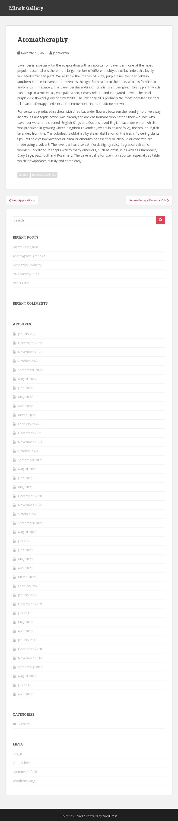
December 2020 (30, 496)
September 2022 (30, 370)
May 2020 (25, 559)
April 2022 (25, 406)
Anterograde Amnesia (29, 256)
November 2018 (30, 658)
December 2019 (30, 604)
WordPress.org (24, 781)
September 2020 (30, 523)
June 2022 (25, 388)
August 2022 (27, 379)
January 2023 (27, 334)
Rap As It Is (21, 283)
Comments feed (25, 771)
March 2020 (27, 577)
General (24, 724)
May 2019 (25, 622)
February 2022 (28, 424)
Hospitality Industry (27, 265)
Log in (17, 753)
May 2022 (25, 397)
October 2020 (28, 514)
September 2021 (30, 460)
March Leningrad (25, 247)
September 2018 (30, 667)
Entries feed (22, 762)
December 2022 (30, 343)
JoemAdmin (61, 53)
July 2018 (24, 685)
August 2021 (27, 469)
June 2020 (25, 550)
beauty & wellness (44, 175)
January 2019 (27, 640)
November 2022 (30, 352)
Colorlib (80, 816)
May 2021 (25, 487)
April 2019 (25, 631)
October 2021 (28, 451)
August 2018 (27, 676)
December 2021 (30, 433)
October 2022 (28, 361)
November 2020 (30, 505)
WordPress (109, 816)
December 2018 (30, 649)
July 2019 (24, 613)
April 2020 (25, 568)
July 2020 (24, 541)
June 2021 (25, 478)
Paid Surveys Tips (26, 274)
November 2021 (30, 442)
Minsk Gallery (26, 8)
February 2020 (28, 586)
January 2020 (27, 595)
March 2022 (27, 415)
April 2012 (25, 694)
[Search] (160, 220)
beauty (23, 175)
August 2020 (27, 532)
